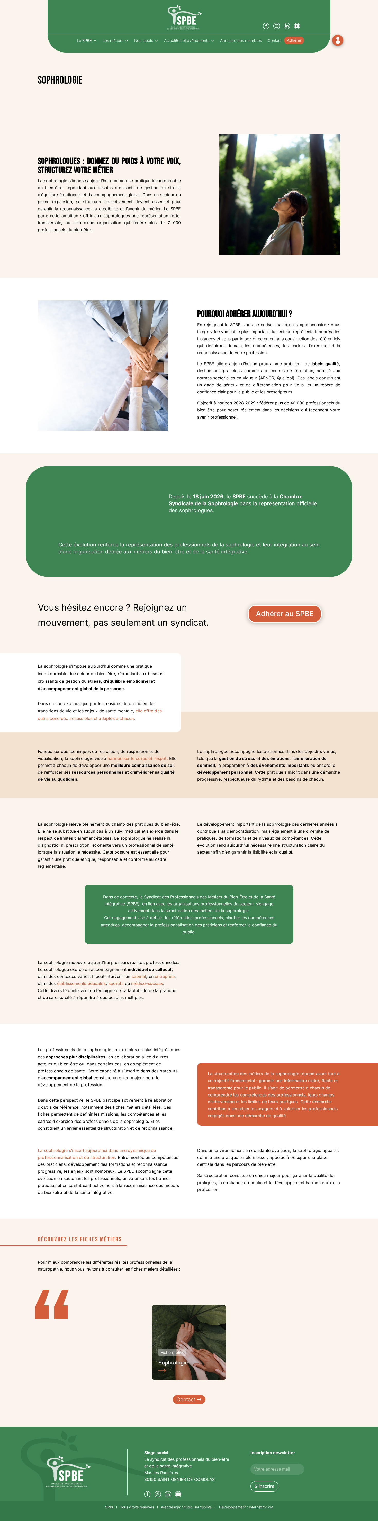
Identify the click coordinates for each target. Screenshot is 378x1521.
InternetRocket (261, 1507)
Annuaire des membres (241, 41)
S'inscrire (264, 1486)
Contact (274, 41)
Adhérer (294, 41)
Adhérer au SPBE (285, 613)
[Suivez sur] (267, 27)
